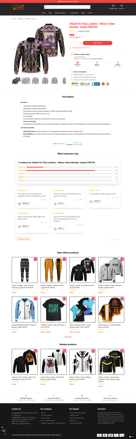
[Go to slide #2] (25, 80)
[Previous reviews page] (110, 239)
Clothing (20, 19)
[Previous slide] (15, 49)
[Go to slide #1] (16, 80)
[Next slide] (64, 49)
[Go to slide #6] (64, 80)
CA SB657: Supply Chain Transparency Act (53, 423)
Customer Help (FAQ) (76, 423)
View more (68, 337)
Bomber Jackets (30, 19)
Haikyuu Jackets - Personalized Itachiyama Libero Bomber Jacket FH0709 (109, 379)
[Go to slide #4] (45, 80)
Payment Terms (74, 415)
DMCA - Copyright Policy (48, 420)
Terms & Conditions (46, 415)
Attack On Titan (77, 142)
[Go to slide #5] (54, 80)
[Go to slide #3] (35, 80)
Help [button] (133, 436)
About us (43, 413)
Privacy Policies (45, 418)
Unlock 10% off (3, 431)
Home (14, 19)
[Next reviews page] (119, 239)
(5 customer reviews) (84, 31)
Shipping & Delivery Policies (77, 413)
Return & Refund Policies (77, 418)
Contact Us (73, 420)
